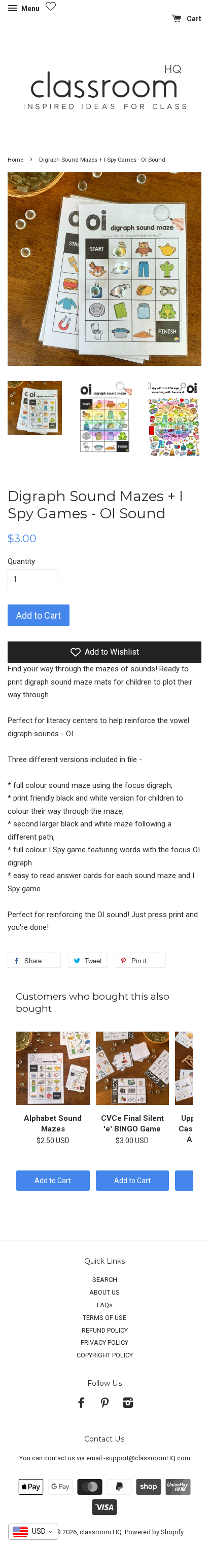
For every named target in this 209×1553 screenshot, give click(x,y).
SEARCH (104, 1279)
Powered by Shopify (154, 1532)
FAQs (105, 1305)
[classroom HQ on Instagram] (127, 1405)
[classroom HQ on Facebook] (81, 1405)
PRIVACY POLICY (104, 1342)
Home (15, 160)
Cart (193, 19)
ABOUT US (104, 1292)
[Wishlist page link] (51, 6)
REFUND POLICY (105, 1330)
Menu (30, 9)
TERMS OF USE (104, 1317)
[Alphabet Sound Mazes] (53, 1068)
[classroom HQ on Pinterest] (104, 1405)
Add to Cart (52, 1181)
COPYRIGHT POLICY (105, 1355)
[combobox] (33, 1532)
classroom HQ (101, 1532)
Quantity (21, 561)
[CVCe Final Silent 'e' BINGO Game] (132, 1068)
